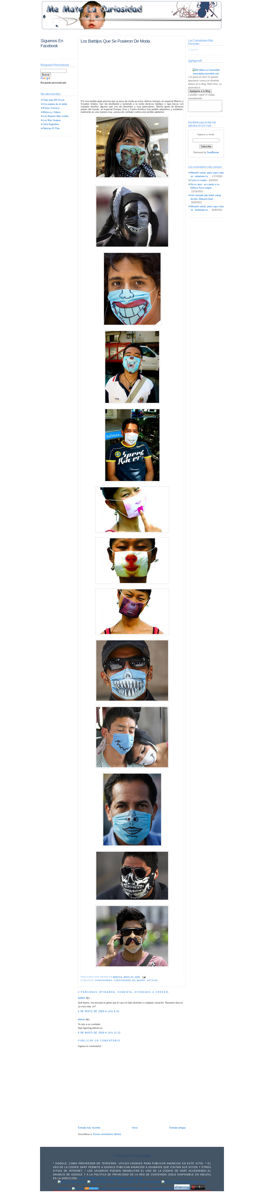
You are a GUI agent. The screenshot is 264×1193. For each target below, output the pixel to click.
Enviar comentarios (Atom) (107, 1134)
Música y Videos (52, 112)
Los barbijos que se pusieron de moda (115, 41)
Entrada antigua (177, 1127)
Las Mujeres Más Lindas (56, 116)
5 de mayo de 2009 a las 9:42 (98, 1011)
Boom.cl (65, 1189)
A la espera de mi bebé (55, 104)
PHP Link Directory (158, 1189)
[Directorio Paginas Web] (124, 1182)
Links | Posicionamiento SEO (121, 1189)
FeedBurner (213, 152)
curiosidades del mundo (129, 980)
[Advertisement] (132, 32)
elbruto (81, 1019)
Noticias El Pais (51, 128)
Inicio (135, 1127)
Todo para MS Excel (53, 100)
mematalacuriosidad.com (206, 73)
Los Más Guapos (52, 120)
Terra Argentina (51, 124)
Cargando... (194, 49)
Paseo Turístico (51, 108)
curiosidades (103, 980)
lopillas (81, 998)
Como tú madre (199, 180)
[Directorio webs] (72, 1182)
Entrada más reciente (89, 1127)
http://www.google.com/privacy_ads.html (111, 1178)
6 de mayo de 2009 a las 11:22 (99, 1032)
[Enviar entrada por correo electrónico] (143, 977)
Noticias (152, 980)
